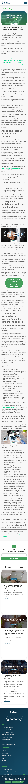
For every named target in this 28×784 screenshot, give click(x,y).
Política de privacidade (17, 781)
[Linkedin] (16, 720)
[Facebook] (8, 720)
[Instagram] (12, 720)
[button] (25, 3)
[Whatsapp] (20, 720)
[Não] (25, 779)
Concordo (8, 781)
